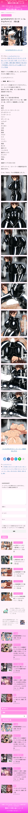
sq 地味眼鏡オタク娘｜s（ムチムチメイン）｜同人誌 (19, 574)
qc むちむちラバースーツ (14, 50)
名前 (3, 506)
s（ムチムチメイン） (13, 56)
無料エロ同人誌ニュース (16, 3)
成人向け (15, 471)
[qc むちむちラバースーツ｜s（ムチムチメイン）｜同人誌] (15, 458)
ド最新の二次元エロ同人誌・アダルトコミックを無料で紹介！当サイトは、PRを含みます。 (14, 805)
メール (4, 513)
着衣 (23, 471)
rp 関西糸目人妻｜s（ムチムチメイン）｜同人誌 (19, 562)
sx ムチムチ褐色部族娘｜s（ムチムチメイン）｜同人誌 (19, 598)
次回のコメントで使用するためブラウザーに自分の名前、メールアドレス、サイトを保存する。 (13, 526)
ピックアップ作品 (13, 469)
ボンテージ (19, 469)
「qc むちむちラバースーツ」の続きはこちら (14, 450)
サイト (3, 519)
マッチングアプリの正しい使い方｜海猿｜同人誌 (19, 699)
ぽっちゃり (6, 469)
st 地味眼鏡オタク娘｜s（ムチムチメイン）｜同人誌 (19, 586)
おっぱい (20, 466)
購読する (6, 708)
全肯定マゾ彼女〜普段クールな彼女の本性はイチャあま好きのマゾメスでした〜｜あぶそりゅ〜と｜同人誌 (19, 684)
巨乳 (12, 471)
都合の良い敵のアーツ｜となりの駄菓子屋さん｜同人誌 (19, 669)
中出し (8, 471)
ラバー (5, 471)
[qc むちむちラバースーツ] (14, 200)
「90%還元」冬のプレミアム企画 (10, 466)
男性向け (20, 471)
